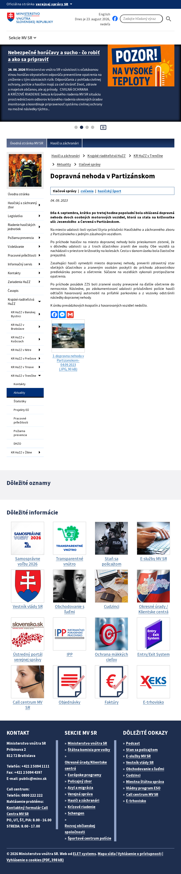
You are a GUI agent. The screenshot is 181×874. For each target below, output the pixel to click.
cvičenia (87, 191)
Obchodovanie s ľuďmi (145, 768)
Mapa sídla (107, 853)
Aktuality (19, 393)
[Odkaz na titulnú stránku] (31, 16)
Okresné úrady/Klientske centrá (86, 765)
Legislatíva (15, 216)
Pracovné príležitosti (22, 255)
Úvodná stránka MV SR (26, 143)
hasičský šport (109, 191)
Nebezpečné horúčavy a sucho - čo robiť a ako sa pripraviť (54, 56)
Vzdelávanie (16, 246)
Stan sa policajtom (142, 749)
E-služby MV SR (138, 756)
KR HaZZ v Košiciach (17, 339)
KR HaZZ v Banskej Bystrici (23, 314)
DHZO (17, 443)
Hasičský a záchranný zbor (22, 205)
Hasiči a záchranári (64, 143)
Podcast (133, 743)
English (104, 14)
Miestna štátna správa (145, 781)
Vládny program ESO (143, 788)
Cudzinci (133, 775)
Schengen (76, 813)
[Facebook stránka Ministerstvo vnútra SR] (115, 19)
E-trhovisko (136, 800)
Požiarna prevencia (21, 238)
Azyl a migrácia (80, 787)
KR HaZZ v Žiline (21, 452)
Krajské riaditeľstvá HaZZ (21, 301)
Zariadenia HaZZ (19, 282)
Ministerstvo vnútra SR (87, 743)
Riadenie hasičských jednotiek (21, 227)
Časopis (13, 291)
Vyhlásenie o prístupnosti (140, 853)
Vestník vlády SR (140, 762)
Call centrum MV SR (142, 794)
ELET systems (84, 853)
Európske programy (84, 774)
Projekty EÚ (21, 410)
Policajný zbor (80, 781)
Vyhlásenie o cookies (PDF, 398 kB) (35, 859)
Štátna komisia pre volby (89, 749)
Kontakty (14, 273)
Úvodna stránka (18, 194)
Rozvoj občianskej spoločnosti (80, 828)
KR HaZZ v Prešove (23, 358)
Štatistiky (20, 401)
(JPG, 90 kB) (68, 362)
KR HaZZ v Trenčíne (23, 376)
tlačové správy (89, 164)
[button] (23, 36)
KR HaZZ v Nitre (21, 350)
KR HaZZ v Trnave (22, 367)
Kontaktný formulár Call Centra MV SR (27, 810)
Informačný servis (20, 264)
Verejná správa (80, 794)
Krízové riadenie (81, 806)
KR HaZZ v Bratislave (17, 327)
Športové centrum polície (89, 838)
